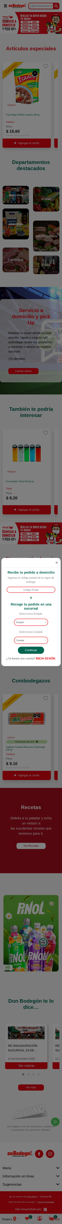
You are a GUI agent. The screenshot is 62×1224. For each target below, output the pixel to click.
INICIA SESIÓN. (46, 658)
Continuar (31, 650)
